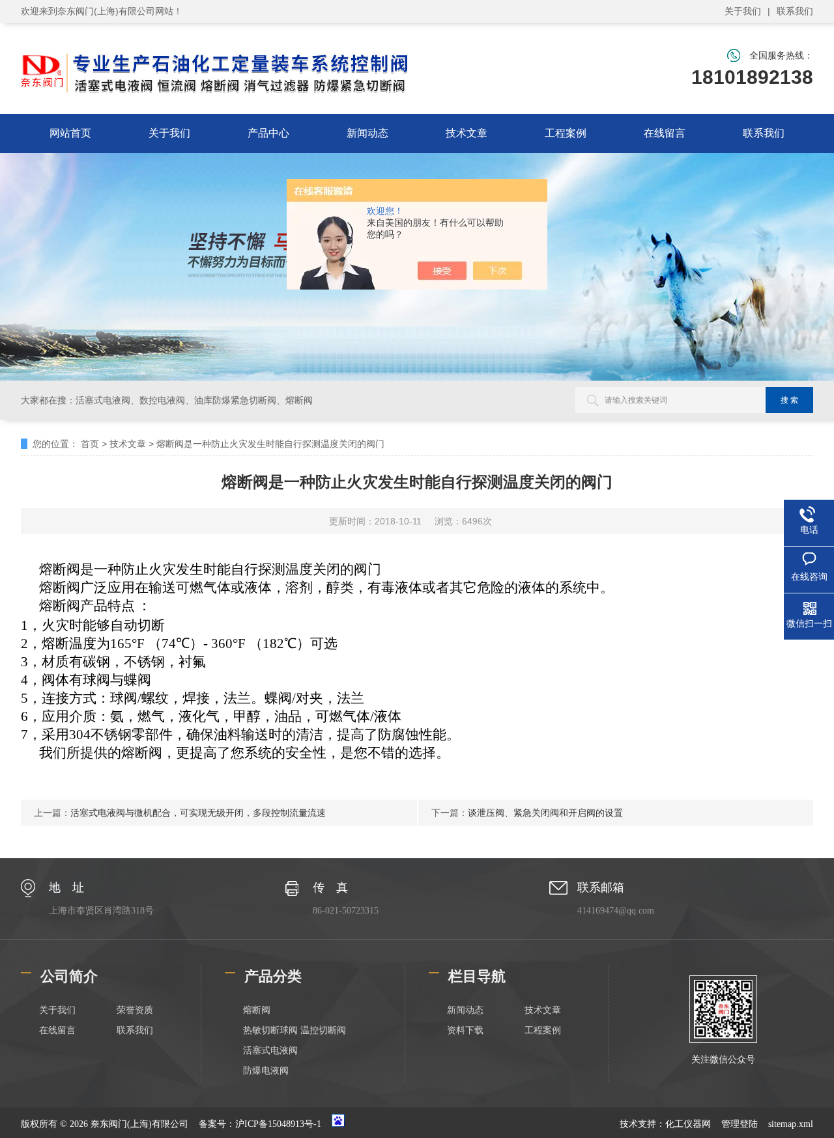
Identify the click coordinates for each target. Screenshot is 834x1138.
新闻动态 (367, 133)
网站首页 (70, 133)
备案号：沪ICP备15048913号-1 (260, 1124)
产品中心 (268, 133)
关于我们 (743, 11)
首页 (90, 444)
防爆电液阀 (266, 1071)
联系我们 (795, 11)
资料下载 (465, 1030)
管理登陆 (739, 1124)
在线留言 (664, 133)
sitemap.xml (790, 1124)
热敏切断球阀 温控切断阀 (294, 1030)
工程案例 (565, 133)
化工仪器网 (688, 1124)
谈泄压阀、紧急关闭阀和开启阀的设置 (545, 812)
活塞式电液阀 (270, 1050)
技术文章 (466, 133)
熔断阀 (256, 1010)
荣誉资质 (135, 1010)
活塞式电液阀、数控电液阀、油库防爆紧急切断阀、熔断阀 (194, 400)
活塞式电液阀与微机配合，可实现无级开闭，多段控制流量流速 (198, 812)
